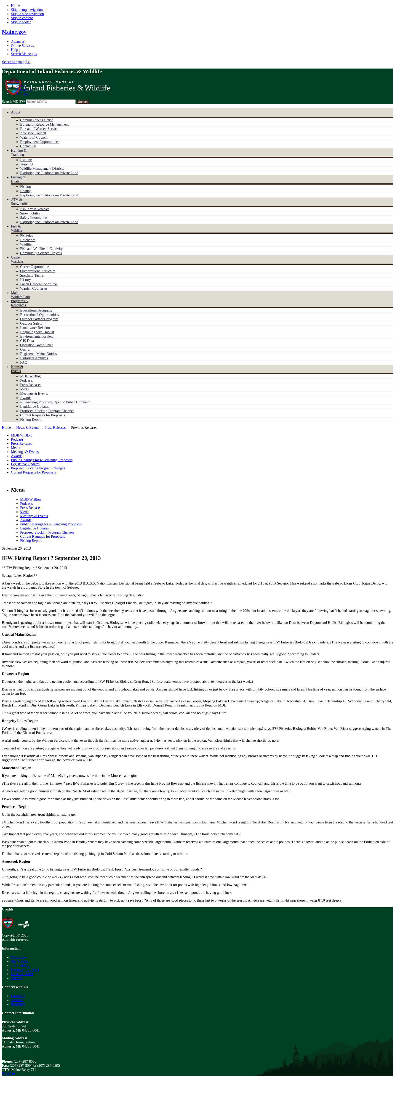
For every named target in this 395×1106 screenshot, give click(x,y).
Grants (25, 349)
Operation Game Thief (36, 345)
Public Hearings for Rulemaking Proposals (41, 460)
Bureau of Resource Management (44, 124)
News (15, 81)
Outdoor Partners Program (39, 319)
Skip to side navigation (27, 14)
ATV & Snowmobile (20, 202)
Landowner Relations (35, 328)
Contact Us (24, 89)
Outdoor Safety (31, 323)
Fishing (25, 186)
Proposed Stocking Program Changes (47, 411)
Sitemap (22, 93)
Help (14, 50)
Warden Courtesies (33, 288)
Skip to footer (21, 22)
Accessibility (20, 966)
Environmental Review (36, 336)
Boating (26, 191)
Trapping (26, 164)
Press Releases (30, 385)
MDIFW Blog (30, 376)
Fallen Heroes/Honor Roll (39, 284)
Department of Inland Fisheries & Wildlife (52, 71)
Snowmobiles (30, 213)
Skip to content (22, 18)
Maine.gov (14, 32)
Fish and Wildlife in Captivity (41, 249)
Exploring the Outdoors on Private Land (49, 173)
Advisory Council (33, 133)
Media (24, 389)
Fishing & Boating (18, 179)
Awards (25, 398)
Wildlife (26, 244)
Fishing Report (31, 419)
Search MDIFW (13, 101)
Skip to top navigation (27, 10)
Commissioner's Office (36, 120)
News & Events (17, 369)
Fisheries (26, 236)
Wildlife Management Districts (42, 168)
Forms (20, 85)
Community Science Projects (41, 253)
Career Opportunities (35, 267)
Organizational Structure (37, 271)
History (25, 280)
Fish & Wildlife (16, 228)
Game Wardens (17, 259)
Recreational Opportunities (39, 315)
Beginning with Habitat (37, 332)
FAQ (23, 362)
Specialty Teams (32, 275)
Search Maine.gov (24, 54)
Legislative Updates (34, 406)
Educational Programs (36, 310)
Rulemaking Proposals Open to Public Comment (55, 402)
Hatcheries (27, 240)
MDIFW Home (22, 974)
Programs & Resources (19, 303)
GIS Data (27, 341)
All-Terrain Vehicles (34, 209)
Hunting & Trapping (19, 152)
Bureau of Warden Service (39, 129)
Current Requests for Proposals (42, 415)
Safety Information (33, 218)
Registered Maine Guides (38, 354)
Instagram (18, 1004)
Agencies (17, 41)
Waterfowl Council (34, 137)
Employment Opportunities (39, 142)
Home (15, 6)
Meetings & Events (34, 393)
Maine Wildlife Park (20, 295)
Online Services (22, 46)
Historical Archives (34, 358)
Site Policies (20, 961)
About (15, 112)
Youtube (17, 1000)
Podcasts (26, 380)
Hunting (26, 160)
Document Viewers (25, 970)
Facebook (18, 996)
